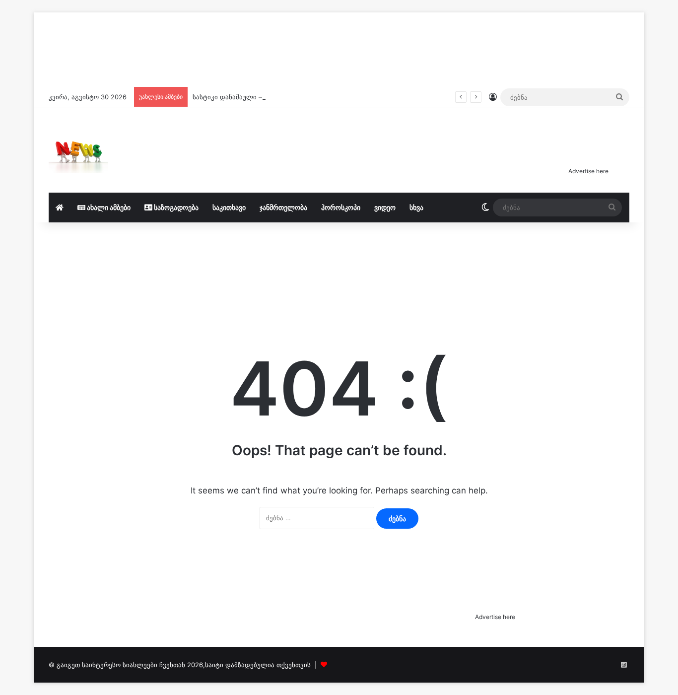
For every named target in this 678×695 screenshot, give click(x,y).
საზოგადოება (175, 207)
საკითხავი (229, 207)
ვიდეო (385, 207)
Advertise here (588, 171)
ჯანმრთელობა (283, 207)
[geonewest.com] (78, 150)
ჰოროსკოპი (340, 207)
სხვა (416, 207)
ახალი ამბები (108, 207)
